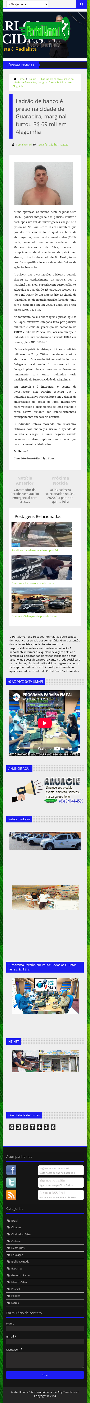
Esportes (16, 1268)
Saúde (15, 1303)
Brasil (14, 1220)
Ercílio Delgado (20, 1261)
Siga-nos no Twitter (52, 1180)
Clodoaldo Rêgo (21, 1234)
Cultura (16, 1241)
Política (15, 1296)
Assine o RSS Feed (52, 1193)
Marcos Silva (19, 1282)
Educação (17, 1255)
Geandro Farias (20, 1275)
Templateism (71, 1392)
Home (21, 79)
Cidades (16, 1227)
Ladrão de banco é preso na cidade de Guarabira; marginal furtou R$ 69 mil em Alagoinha (43, 82)
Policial (33, 79)
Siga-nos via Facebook (54, 1168)
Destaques (17, 1248)
